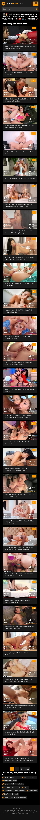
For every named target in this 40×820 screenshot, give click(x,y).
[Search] (36, 9)
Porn (14, 3)
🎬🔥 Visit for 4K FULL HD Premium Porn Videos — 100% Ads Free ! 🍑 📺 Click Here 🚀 (20, 17)
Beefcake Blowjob (11, 794)
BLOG (28, 808)
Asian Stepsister (30, 777)
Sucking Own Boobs (12, 787)
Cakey (26, 787)
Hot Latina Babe (10, 780)
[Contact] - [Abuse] (17, 808)
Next (27, 769)
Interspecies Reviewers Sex (14, 790)
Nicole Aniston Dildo (12, 777)
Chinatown (33, 790)
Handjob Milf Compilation (14, 784)
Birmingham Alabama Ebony (15, 797)
